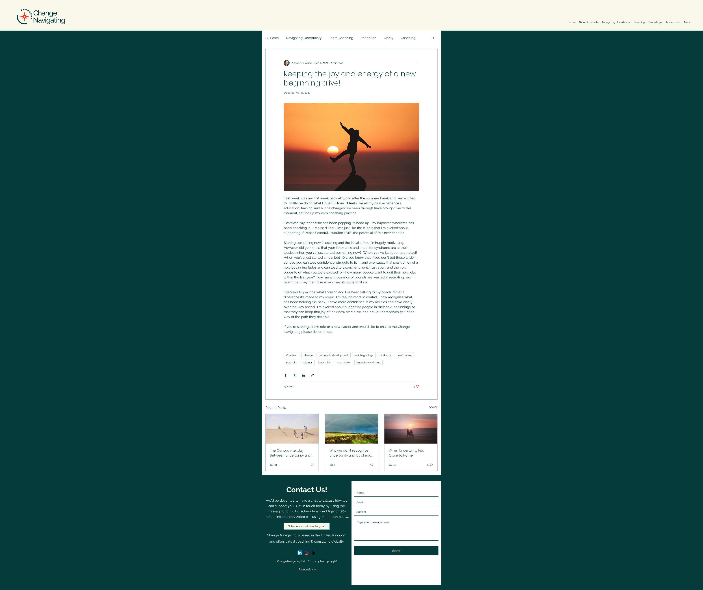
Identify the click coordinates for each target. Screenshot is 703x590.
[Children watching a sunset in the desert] (410, 429)
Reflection (368, 38)
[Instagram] (306, 552)
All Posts (272, 38)
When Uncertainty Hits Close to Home (406, 453)
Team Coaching (341, 38)
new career (405, 355)
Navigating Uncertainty (304, 38)
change (308, 355)
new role (291, 362)
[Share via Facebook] (285, 375)
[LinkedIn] (313, 552)
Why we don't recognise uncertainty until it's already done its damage (351, 453)
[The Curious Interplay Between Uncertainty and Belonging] (292, 429)
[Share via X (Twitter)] (294, 375)
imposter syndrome (368, 362)
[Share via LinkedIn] (303, 375)
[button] (433, 37)
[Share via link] (312, 375)
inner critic (324, 362)
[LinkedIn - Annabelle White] (299, 552)
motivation (386, 355)
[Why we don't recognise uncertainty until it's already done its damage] (351, 429)
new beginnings (363, 355)
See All (433, 406)
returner (307, 362)
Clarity (388, 38)
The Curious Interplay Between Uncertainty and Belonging (290, 453)
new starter (344, 362)
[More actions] (417, 63)
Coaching (408, 38)
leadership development (333, 355)
